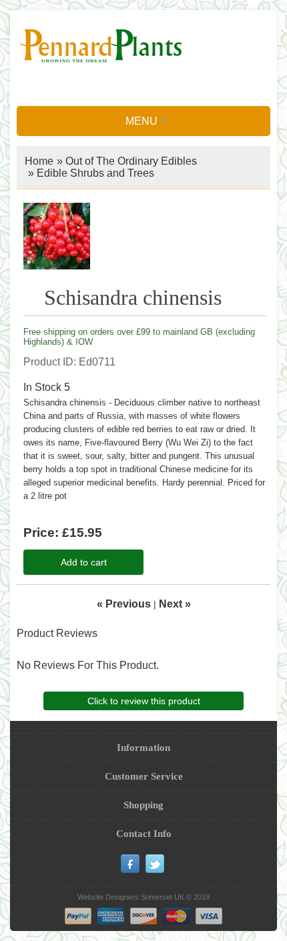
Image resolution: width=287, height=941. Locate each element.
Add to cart (84, 562)
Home (39, 161)
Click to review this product (143, 701)
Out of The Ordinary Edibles (131, 161)
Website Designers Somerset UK (130, 897)
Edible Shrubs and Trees (95, 173)
